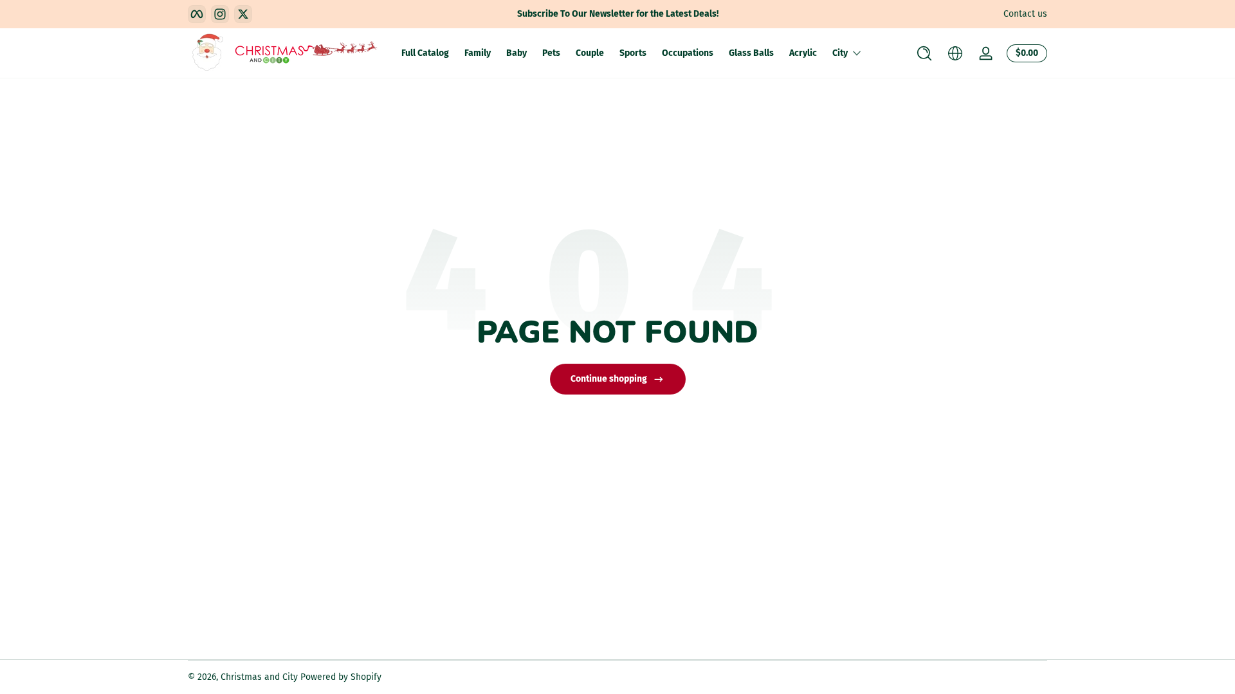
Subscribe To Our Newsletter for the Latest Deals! (617, 13)
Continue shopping (609, 378)
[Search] (924, 53)
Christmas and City (259, 677)
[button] (924, 53)
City (840, 53)
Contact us (1025, 13)
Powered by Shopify (340, 677)
